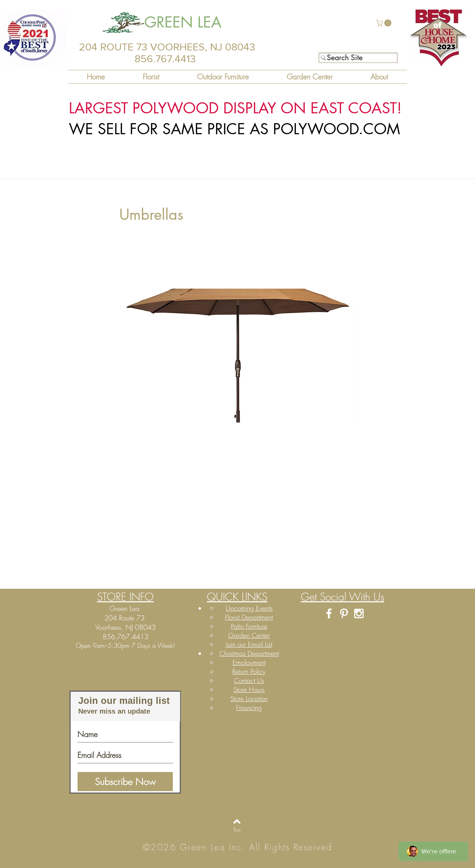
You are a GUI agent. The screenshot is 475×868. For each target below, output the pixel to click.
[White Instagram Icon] (358, 613)
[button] (384, 22)
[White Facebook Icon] (329, 613)
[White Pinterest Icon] (344, 613)
